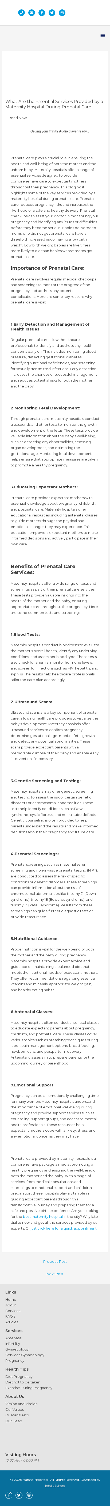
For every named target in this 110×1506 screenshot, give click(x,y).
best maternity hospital (43, 1217)
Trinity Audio (58, 131)
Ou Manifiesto (17, 1415)
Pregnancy (14, 1361)
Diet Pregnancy (19, 1377)
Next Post (54, 1274)
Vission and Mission (21, 1404)
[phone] (23, 12)
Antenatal (13, 1338)
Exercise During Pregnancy (28, 1388)
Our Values (14, 1410)
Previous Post (55, 1262)
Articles (11, 1322)
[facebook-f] (43, 12)
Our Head (13, 1421)
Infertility (12, 1344)
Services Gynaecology (24, 1355)
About (10, 1305)
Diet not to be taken (22, 1382)
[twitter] (53, 12)
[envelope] (33, 12)
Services (12, 1311)
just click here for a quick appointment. (63, 1228)
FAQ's (10, 1316)
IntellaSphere (55, 1486)
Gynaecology (17, 1349)
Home (10, 1300)
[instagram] (63, 12)
